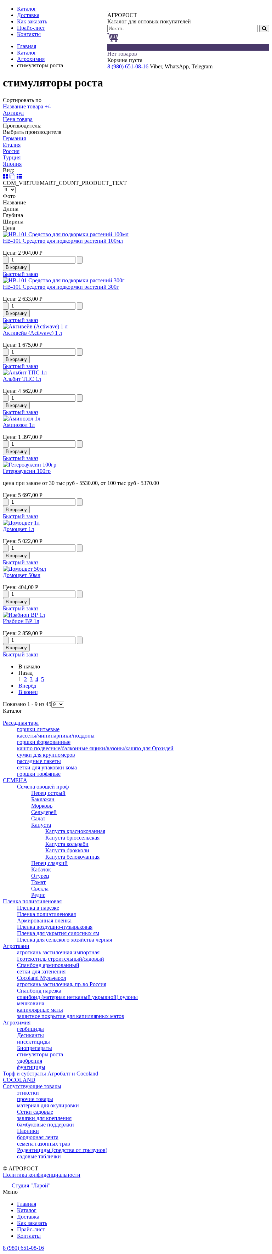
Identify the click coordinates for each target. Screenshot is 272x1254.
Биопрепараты (34, 1048)
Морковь (41, 806)
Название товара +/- (27, 106)
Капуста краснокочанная (75, 831)
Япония (12, 164)
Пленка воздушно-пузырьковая (54, 927)
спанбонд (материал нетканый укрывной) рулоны (77, 997)
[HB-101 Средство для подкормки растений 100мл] (66, 234)
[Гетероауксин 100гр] (29, 465)
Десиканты (30, 1035)
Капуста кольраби (67, 844)
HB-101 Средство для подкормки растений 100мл (63, 241)
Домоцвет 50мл (21, 575)
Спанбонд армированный (48, 965)
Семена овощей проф (43, 787)
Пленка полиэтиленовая (32, 901)
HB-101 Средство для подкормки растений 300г (61, 287)
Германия (14, 138)
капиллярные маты (40, 1010)
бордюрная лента (37, 1137)
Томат (38, 882)
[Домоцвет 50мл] (24, 569)
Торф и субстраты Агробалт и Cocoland (50, 1074)
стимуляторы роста (40, 1054)
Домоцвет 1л (18, 529)
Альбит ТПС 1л (22, 379)
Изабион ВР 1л (21, 621)
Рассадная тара (21, 723)
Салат (38, 818)
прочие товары (35, 1099)
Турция (12, 157)
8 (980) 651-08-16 (127, 66)
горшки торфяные (39, 774)
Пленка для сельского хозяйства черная (64, 940)
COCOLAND (19, 1080)
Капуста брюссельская (72, 838)
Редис (38, 895)
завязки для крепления (44, 1118)
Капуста (41, 825)
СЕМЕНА (15, 780)
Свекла (40, 889)
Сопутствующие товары (32, 1086)
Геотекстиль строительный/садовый (60, 959)
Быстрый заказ (20, 274)
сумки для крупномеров (46, 755)
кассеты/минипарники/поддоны (56, 736)
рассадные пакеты (39, 761)
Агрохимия (31, 59)
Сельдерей (44, 812)
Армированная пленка (44, 920)
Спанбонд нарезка (39, 991)
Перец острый (48, 793)
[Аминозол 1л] (21, 419)
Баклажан (43, 799)
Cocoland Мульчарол (41, 978)
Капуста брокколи (67, 850)
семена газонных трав (43, 1144)
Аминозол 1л (19, 425)
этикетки (28, 1093)
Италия (12, 145)
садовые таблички (39, 1156)
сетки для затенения (41, 971)
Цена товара (18, 119)
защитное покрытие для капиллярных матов (70, 1016)
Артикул (13, 113)
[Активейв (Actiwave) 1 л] (35, 326)
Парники (28, 1131)
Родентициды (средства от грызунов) (62, 1150)
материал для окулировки (48, 1105)
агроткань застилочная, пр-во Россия (61, 984)
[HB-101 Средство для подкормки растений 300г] (64, 280)
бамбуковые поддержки (45, 1125)
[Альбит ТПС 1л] (25, 372)
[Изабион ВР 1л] (24, 615)
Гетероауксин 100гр (27, 471)
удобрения (29, 1061)
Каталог (26, 53)
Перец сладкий (49, 863)
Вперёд (27, 686)
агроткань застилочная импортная (58, 952)
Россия (11, 151)
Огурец (40, 876)
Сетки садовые (35, 1112)
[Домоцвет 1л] (21, 523)
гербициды (30, 1029)
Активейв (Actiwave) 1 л (32, 333)
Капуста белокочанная (72, 857)
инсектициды (33, 1042)
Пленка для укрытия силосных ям (58, 933)
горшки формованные (43, 742)
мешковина (30, 1003)
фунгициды (31, 1067)
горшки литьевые (38, 729)
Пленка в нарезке (38, 908)
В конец (28, 692)
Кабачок (41, 869)
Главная (26, 46)
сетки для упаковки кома (47, 767)
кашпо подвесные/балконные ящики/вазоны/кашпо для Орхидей (95, 748)
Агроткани (16, 946)
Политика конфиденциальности (41, 1175)
